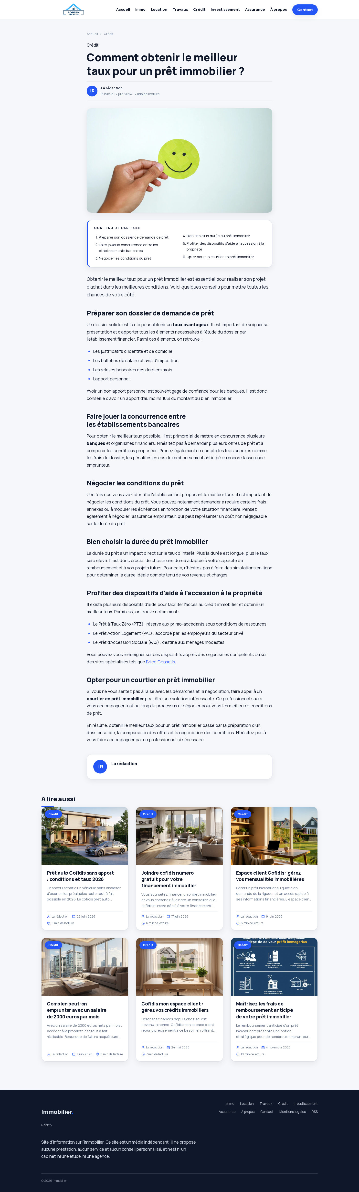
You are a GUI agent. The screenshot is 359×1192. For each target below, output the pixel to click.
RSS (315, 1111)
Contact (305, 9)
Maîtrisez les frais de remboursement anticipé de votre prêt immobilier (264, 1010)
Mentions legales (292, 1111)
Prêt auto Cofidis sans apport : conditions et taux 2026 (80, 876)
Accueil (123, 9)
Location (159, 9)
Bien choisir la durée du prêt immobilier (218, 235)
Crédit (199, 9)
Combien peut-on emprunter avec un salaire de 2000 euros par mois (76, 1010)
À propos (278, 9)
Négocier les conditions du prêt (125, 258)
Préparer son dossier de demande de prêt (134, 237)
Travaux (180, 9)
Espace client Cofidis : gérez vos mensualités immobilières (270, 876)
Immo (140, 9)
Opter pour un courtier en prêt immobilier (220, 256)
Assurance (255, 9)
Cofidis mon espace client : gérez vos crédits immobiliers (175, 1007)
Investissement (225, 9)
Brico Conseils (160, 662)
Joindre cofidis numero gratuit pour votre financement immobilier (168, 879)
